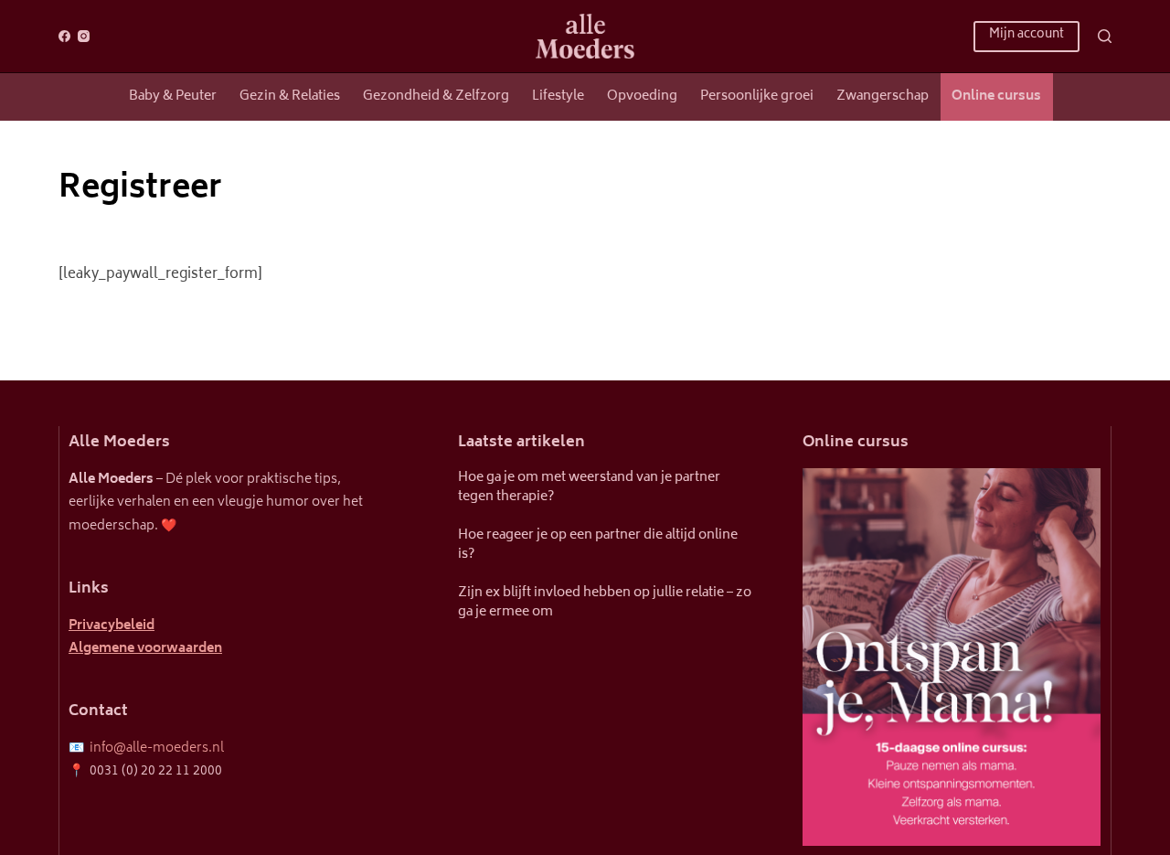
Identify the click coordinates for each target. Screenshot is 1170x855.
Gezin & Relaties (289, 96)
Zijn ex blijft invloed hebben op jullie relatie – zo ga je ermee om (604, 603)
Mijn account (1026, 35)
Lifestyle (558, 96)
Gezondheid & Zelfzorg (436, 96)
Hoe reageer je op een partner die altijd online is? (598, 545)
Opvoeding (642, 96)
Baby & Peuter (173, 96)
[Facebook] (64, 36)
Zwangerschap (882, 96)
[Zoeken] (1105, 36)
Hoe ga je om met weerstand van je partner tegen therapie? (589, 487)
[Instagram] (84, 36)
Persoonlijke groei (757, 96)
